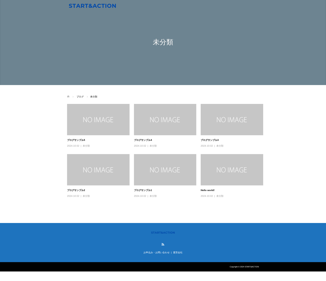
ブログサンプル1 (143, 190)
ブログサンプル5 (76, 140)
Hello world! (208, 190)
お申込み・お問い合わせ (156, 252)
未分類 (86, 145)
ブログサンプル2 (76, 190)
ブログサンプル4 (143, 140)
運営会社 (178, 252)
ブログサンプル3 (210, 140)
